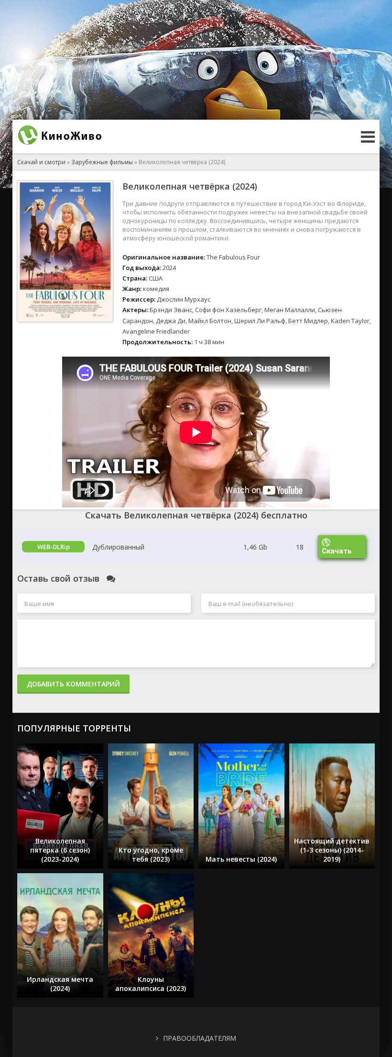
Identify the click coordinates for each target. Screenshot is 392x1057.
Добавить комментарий (73, 683)
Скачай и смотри (41, 162)
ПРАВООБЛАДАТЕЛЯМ (199, 1038)
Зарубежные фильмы (102, 162)
